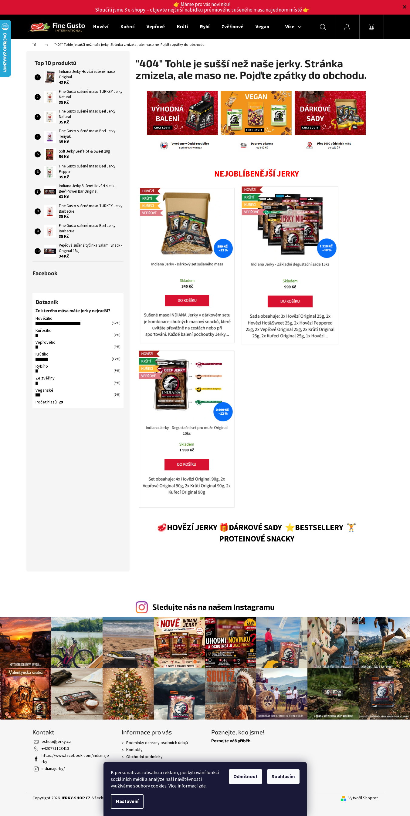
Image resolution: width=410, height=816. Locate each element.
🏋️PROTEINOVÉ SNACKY (288, 533)
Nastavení (127, 801)
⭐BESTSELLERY (314, 528)
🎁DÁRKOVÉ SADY (251, 528)
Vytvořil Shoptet (363, 798)
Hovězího (44, 318)
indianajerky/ (53, 769)
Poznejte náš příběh (230, 740)
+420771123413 (55, 749)
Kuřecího (44, 331)
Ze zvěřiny (45, 378)
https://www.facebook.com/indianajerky (75, 758)
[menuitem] (100, 27)
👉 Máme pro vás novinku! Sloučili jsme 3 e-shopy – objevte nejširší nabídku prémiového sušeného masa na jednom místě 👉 (202, 7)
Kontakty (134, 750)
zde (202, 786)
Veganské (44, 390)
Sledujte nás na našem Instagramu (213, 606)
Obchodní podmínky (144, 757)
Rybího (42, 366)
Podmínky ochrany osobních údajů (157, 743)
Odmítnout (245, 776)
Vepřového (46, 342)
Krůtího (42, 354)
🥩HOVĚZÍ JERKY (187, 528)
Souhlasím (283, 776)
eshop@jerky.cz (56, 742)
